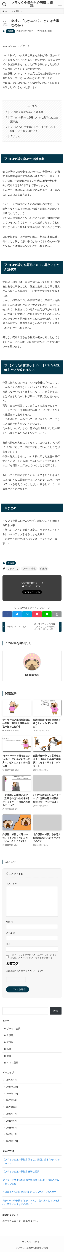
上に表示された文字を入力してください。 (26, 971)
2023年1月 (11, 1134)
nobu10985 (32, 674)
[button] (7, 614)
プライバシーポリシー (32, 1242)
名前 (9, 922)
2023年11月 (12, 1093)
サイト (9, 944)
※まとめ (15, 136)
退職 (9, 1055)
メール (10, 933)
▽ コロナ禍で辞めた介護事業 (26, 112)
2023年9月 (11, 1100)
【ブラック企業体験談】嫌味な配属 (20, 1171)
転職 (9, 1049)
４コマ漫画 (12, 1062)
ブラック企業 (29, 568)
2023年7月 (11, 1114)
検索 (55, 1011)
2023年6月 (11, 1120)
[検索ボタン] (4, 4)
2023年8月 (11, 1107)
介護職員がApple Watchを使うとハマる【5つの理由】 (31, 1192)
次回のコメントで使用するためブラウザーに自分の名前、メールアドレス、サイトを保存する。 (33, 956)
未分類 (10, 1042)
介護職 (10, 31)
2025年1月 (11, 1080)
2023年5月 (11, 1127)
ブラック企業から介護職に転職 (32, 4)
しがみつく (13, 568)
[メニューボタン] (59, 4)
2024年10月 (12, 1086)
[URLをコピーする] (57, 614)
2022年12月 (12, 1141)
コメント (11, 883)
